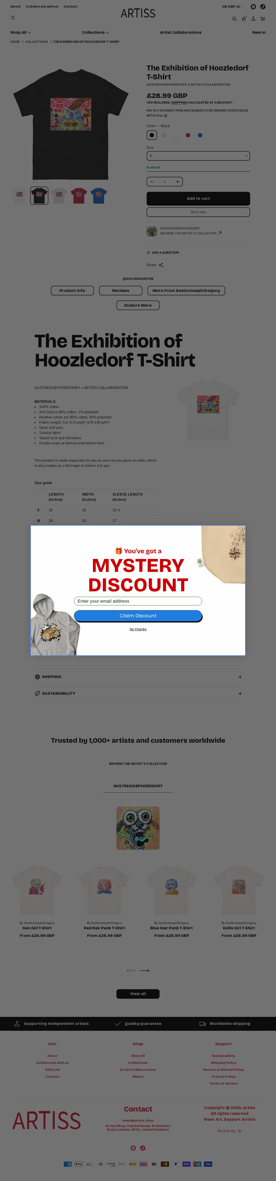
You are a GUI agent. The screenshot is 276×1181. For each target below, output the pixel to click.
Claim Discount (138, 615)
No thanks (138, 629)
